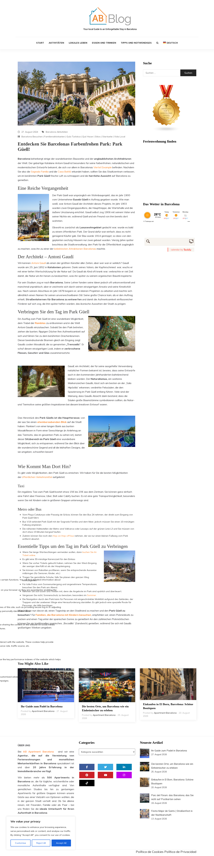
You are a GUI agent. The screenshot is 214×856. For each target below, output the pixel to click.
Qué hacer (87, 136)
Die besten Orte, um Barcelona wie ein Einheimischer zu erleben (105, 708)
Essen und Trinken (104, 42)
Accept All (61, 843)
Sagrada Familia (40, 171)
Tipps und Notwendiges (136, 42)
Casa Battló (64, 171)
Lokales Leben (78, 42)
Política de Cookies (150, 852)
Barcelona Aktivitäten (57, 131)
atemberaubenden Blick (52, 422)
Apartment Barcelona (43, 711)
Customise (20, 843)
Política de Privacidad (180, 852)
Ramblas (40, 323)
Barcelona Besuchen (31, 136)
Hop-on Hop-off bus (63, 535)
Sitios (98, 136)
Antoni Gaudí (38, 263)
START (40, 42)
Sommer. (92, 595)
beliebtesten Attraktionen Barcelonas (75, 248)
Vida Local (119, 136)
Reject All (41, 843)
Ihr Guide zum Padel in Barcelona (42, 706)
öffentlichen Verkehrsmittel (37, 477)
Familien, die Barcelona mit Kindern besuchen (63, 614)
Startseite (107, 136)
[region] (40, 833)
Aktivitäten (56, 42)
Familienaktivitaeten (54, 136)
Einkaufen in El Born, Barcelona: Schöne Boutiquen (168, 706)
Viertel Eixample (103, 167)
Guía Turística (74, 136)
